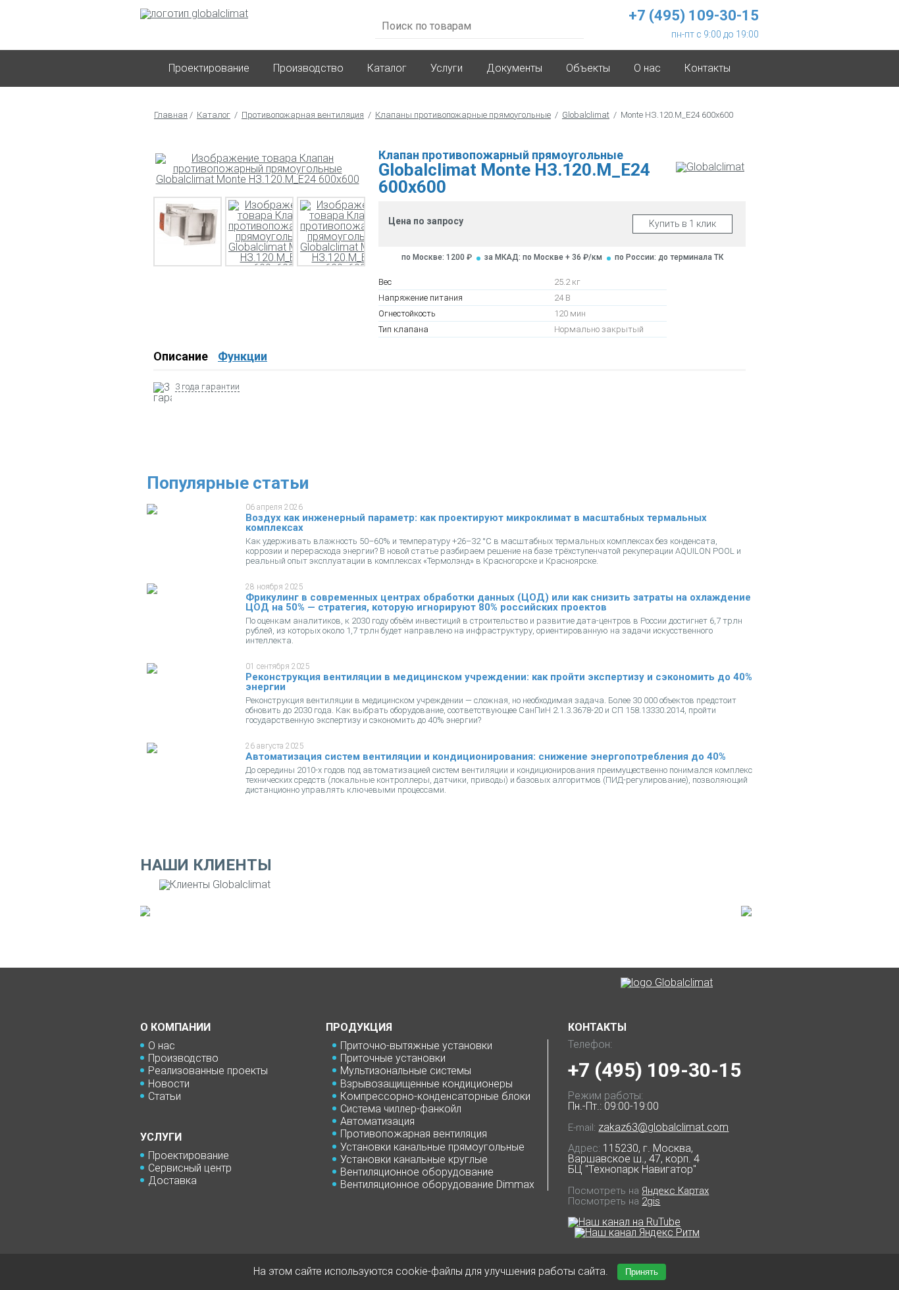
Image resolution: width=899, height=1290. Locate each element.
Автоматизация (377, 1121)
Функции (242, 356)
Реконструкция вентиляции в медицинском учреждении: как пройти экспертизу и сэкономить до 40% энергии (498, 682)
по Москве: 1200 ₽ (436, 257)
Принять (641, 1272)
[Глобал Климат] (667, 983)
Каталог (387, 68)
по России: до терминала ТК (669, 257)
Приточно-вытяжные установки (416, 1045)
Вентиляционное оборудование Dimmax (437, 1184)
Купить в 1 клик (682, 223)
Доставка (172, 1180)
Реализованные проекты (208, 1070)
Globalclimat (585, 115)
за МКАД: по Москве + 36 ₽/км (543, 257)
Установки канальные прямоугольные (432, 1147)
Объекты (588, 68)
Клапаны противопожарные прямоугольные (463, 115)
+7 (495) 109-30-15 (654, 1069)
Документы (514, 68)
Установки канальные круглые (414, 1159)
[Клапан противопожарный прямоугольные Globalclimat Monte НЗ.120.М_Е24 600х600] (257, 169)
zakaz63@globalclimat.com (663, 1127)
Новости (169, 1084)
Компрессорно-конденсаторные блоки (435, 1096)
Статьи (164, 1096)
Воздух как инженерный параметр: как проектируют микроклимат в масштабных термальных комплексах (476, 522)
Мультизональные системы (405, 1070)
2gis (651, 1201)
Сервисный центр (190, 1168)
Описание (180, 356)
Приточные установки (393, 1058)
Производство (308, 68)
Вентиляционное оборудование (417, 1172)
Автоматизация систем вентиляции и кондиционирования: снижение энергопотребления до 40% (485, 756)
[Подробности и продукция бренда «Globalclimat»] (710, 167)
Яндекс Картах (675, 1191)
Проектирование (208, 68)
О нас (161, 1045)
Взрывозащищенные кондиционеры (426, 1084)
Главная (171, 115)
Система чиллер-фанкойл (400, 1109)
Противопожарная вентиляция (303, 115)
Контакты (707, 68)
